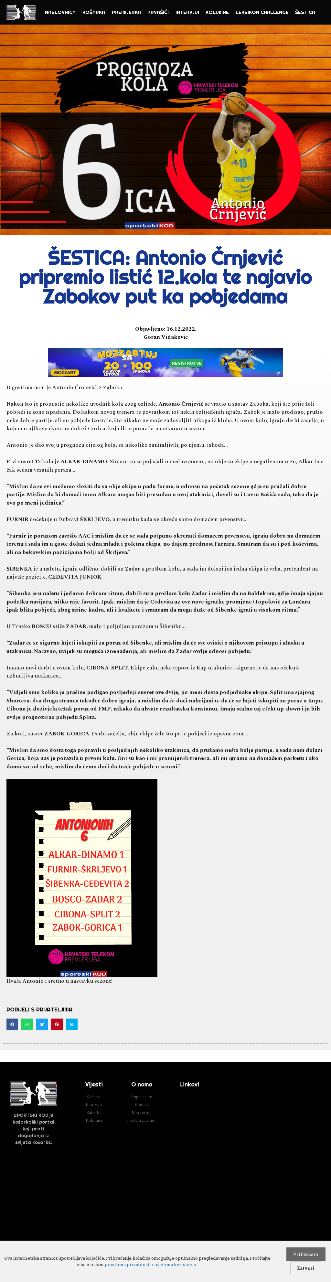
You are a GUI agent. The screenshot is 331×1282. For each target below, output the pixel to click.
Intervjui (187, 12)
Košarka (93, 12)
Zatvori (306, 1268)
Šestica (305, 12)
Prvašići (158, 12)
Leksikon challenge (262, 12)
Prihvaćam (306, 1254)
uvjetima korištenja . (176, 1264)
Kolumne (217, 12)
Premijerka (126, 12)
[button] (12, 1024)
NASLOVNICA (60, 12)
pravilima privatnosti (128, 1264)
